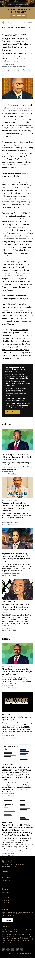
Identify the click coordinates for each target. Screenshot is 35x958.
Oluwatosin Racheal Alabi (11, 573)
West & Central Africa (9, 34)
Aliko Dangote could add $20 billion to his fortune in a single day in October (17, 457)
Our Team (5, 883)
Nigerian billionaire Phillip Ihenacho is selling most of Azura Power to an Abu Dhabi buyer (16, 557)
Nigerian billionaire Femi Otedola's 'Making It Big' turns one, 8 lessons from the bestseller (16, 506)
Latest (10, 28)
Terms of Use (6, 880)
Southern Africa (7, 903)
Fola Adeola (23, 34)
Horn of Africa (6, 895)
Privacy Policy (6, 877)
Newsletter (6, 714)
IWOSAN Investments (9, 35)
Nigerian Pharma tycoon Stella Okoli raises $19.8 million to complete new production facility (16, 608)
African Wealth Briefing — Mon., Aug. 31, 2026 (17, 718)
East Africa (5, 900)
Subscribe (7, 920)
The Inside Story (7, 764)
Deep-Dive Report (7, 822)
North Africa (20, 28)
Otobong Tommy (7, 628)
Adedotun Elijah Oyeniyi (10, 522)
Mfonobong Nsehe (8, 64)
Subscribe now (18, 16)
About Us (5, 875)
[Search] (25, 22)
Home (3, 28)
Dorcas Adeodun (7, 471)
